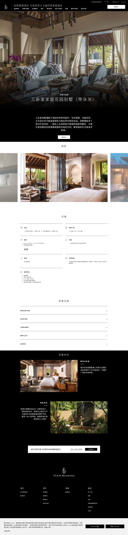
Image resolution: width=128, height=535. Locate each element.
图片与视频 (58, 8)
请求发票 (45, 492)
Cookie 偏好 (95, 526)
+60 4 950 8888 (76, 449)
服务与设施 (74, 8)
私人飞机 (90, 492)
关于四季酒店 (23, 492)
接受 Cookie (115, 526)
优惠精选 (34, 8)
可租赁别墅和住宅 (92, 503)
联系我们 (91, 449)
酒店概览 (16, 8)
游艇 (89, 495)
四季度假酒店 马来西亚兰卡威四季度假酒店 (38, 5)
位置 (66, 8)
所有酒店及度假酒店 (96, 2)
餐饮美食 (49, 8)
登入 (108, 2)
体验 (42, 8)
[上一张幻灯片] (19, 174)
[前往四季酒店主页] (6, 6)
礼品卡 (89, 510)
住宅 (89, 499)
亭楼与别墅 (25, 8)
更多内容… (84, 8)
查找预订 (45, 495)
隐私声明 (7, 531)
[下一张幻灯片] (109, 174)
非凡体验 (90, 507)
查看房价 (116, 6)
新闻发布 (67, 492)
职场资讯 (22, 495)
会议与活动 (46, 503)
